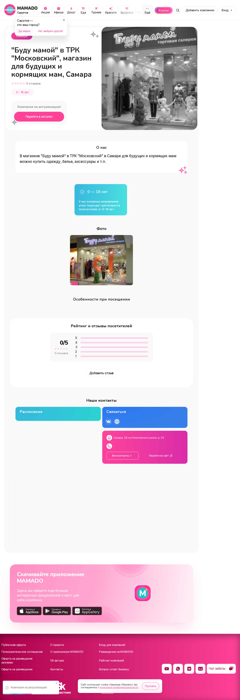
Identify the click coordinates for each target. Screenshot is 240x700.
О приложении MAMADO (66, 651)
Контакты (56, 669)
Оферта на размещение (16, 669)
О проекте (57, 645)
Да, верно (24, 31)
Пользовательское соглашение (22, 651)
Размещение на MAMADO (116, 651)
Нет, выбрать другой (50, 31)
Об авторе (57, 660)
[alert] (31, 687)
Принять (150, 686)
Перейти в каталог (39, 116)
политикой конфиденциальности (119, 687)
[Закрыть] (63, 19)
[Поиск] (178, 10)
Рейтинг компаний (111, 660)
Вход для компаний (112, 645)
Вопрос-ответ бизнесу (114, 669)
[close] (57, 683)
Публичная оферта (13, 645)
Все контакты (120, 455)
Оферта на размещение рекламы (16, 660)
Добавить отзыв (101, 373)
